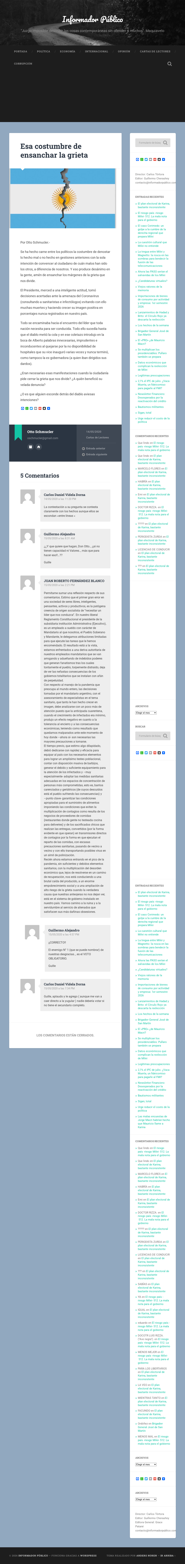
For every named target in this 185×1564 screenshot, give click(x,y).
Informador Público (92, 19)
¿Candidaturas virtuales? (152, 281)
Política (43, 51)
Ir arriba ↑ (168, 1555)
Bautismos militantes (151, 407)
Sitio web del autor (38, 447)
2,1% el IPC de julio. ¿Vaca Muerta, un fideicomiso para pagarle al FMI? (153, 384)
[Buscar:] (152, 142)
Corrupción (23, 63)
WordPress (88, 1555)
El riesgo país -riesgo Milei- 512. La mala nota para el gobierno (152, 216)
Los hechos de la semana (153, 325)
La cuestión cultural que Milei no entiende (152, 244)
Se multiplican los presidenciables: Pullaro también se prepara (152, 353)
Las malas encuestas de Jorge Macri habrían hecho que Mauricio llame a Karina (154, 1122)
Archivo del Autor (30, 447)
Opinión (124, 51)
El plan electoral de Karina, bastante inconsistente (154, 205)
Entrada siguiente (96, 454)
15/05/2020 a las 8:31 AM (59, 538)
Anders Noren (146, 1555)
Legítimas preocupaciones (154, 375)
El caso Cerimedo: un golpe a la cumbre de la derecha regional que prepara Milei (152, 231)
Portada (20, 51)
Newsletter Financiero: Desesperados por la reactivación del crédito (152, 397)
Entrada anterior (95, 448)
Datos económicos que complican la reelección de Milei (152, 366)
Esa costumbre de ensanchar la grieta (54, 150)
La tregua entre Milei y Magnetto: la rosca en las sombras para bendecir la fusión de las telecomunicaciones (153, 259)
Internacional (96, 51)
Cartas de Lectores (155, 51)
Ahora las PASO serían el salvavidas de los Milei (153, 273)
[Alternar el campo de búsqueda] (170, 64)
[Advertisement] (92, 97)
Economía (67, 51)
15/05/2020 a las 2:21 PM (59, 585)
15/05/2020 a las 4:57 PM (63, 934)
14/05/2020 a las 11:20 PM (60, 499)
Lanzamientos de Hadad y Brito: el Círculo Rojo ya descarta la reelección (153, 316)
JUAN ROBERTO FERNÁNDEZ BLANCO (74, 581)
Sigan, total (144, 412)
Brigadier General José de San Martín (150, 1427)
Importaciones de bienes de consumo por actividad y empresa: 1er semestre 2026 (153, 301)
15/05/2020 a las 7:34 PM (59, 988)
